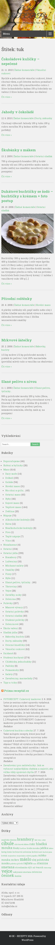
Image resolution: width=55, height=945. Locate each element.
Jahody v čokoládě (17, 112)
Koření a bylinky (13, 465)
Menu (6, 33)
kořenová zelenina (22, 851)
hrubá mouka (33, 848)
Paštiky (9, 665)
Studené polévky (15, 619)
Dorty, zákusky (43, 118)
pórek (20, 863)
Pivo (8, 532)
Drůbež (9, 477)
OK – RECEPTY (27, 12)
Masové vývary (14, 607)
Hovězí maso (43, 304)
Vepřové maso (13, 507)
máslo (25, 859)
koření (35, 852)
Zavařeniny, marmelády (18, 678)
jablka (44, 848)
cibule (7, 843)
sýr (30, 867)
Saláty (9, 674)
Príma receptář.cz (16, 691)
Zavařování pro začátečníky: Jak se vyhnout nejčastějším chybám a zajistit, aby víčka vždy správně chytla (28, 769)
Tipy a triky (10, 682)
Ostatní (7, 548)
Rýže (8, 578)
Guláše (9, 482)
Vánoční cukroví (15, 649)
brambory (25, 839)
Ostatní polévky (14, 611)
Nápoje (7, 515)
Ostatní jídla (10, 553)
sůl (34, 867)
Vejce (8, 590)
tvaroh (39, 867)
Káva (8, 523)
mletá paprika (32, 856)
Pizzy (8, 573)
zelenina (37, 871)
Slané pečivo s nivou (19, 381)
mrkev (15, 859)
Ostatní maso (13, 494)
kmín (9, 852)
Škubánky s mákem (18, 150)
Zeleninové (11, 624)
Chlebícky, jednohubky (18, 661)
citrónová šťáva (21, 844)
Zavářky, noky (13, 594)
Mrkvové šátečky (16, 340)
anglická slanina (8, 840)
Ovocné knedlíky (15, 644)
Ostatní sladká (43, 156)
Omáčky (10, 569)
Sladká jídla (10, 632)
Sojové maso (12, 502)
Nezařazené (10, 544)
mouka (5, 859)
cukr (32, 844)
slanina (42, 863)
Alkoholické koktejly (17, 519)
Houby (16, 848)
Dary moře (11, 473)
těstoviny (47, 867)
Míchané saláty (14, 565)
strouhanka (21, 867)
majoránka (21, 856)
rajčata (27, 863)
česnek (7, 875)
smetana (8, 867)
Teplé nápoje (12, 536)
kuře (40, 852)
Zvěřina (9, 511)
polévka (13, 863)
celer (44, 840)
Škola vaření (10, 628)
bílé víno (38, 840)
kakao (51, 848)
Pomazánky (12, 670)
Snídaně (8, 653)
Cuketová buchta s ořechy (18, 730)
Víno (8, 540)
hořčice (23, 848)
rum (34, 863)
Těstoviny (11, 586)
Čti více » (6, 96)
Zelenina (10, 599)
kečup (4, 852)
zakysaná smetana (22, 872)
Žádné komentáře (24, 69)
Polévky (8, 603)
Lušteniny (11, 561)
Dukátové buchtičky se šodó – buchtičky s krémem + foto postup (27, 196)
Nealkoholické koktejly (19, 528)
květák (4, 856)
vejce (6, 871)
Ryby (8, 498)
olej (34, 859)
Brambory (10, 557)
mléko (42, 855)
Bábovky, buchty (14, 636)
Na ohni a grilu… (15, 490)
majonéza (12, 856)
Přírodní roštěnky (16, 298)
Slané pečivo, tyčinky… (18, 582)
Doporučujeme (11, 461)
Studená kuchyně (13, 657)
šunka (18, 875)
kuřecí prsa (47, 852)
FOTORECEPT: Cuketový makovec (22, 699)
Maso (6, 469)
